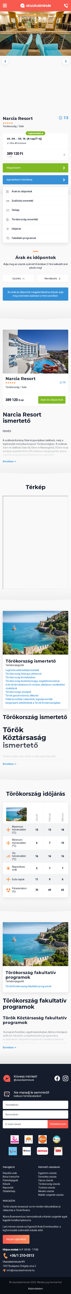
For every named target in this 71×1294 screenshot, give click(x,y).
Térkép (15, 210)
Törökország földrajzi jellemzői (24, 673)
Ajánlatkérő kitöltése (19, 179)
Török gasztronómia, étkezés (22, 695)
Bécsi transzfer (11, 1176)
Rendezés (51, 278)
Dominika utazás (47, 1176)
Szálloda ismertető (22, 200)
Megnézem (13, 167)
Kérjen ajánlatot (16, 1239)
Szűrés (17, 278)
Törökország (10, 126)
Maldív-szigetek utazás (51, 1194)
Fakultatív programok (24, 238)
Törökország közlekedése (20, 677)
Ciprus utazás (45, 1180)
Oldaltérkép (9, 1191)
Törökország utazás (49, 1184)
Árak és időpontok (22, 191)
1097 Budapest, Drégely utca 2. (19, 1266)
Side (21, 126)
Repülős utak (10, 1173)
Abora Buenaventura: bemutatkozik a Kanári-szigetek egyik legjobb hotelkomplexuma (35, 1218)
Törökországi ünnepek (18, 692)
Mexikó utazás (46, 1191)
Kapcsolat (8, 1187)
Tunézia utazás (46, 1187)
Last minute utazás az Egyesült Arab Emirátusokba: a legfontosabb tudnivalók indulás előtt (32, 1228)
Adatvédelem (35, 1288)
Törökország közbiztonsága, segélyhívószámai (33, 681)
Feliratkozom (58, 1124)
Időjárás (16, 228)
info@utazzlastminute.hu (20, 1270)
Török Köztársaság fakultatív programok (28, 986)
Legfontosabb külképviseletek (22, 670)
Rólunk (6, 1184)
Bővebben (8, 461)
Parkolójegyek (10, 1180)
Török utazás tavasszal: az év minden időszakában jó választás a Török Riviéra (32, 1208)
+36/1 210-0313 (21, 1255)
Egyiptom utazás (47, 1173)
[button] (5, 61)
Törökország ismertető (25, 219)
